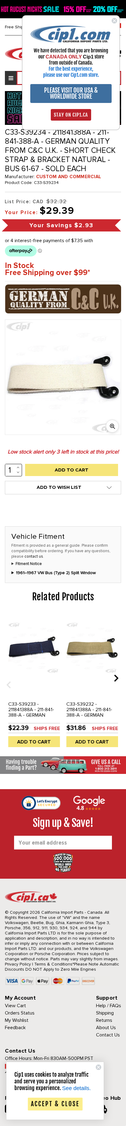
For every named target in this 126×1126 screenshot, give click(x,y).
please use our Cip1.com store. (71, 75)
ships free (47, 728)
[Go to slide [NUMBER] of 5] (6, 678)
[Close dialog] (114, 21)
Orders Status (20, 1013)
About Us (106, 1028)
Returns (104, 1020)
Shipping (105, 1013)
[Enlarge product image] (112, 426)
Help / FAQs (108, 1006)
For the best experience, (71, 69)
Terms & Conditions (53, 964)
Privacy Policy (18, 964)
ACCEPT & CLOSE (55, 1104)
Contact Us (108, 1035)
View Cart (15, 1006)
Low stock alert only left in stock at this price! (63, 451)
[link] (71, 34)
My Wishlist (16, 1020)
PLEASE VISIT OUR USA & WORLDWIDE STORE (71, 93)
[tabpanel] (34, 682)
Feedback (15, 1028)
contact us (33, 556)
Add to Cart (34, 742)
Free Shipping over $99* (47, 272)
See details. (76, 1088)
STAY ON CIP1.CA (71, 115)
